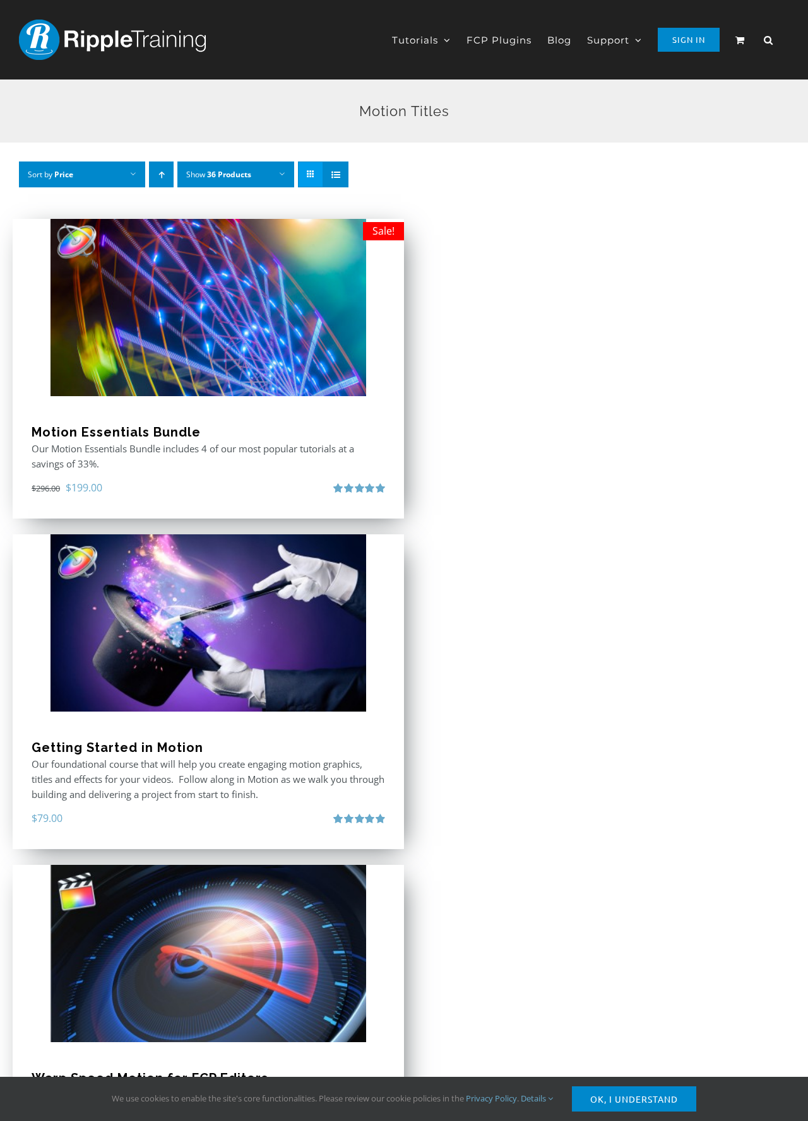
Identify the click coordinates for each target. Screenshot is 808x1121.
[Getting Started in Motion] (208, 623)
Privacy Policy (491, 1098)
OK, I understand (634, 1099)
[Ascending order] (161, 174)
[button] (768, 39)
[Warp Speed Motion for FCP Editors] (208, 953)
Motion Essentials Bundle (116, 432)
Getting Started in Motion (117, 747)
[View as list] (335, 174)
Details (534, 1098)
